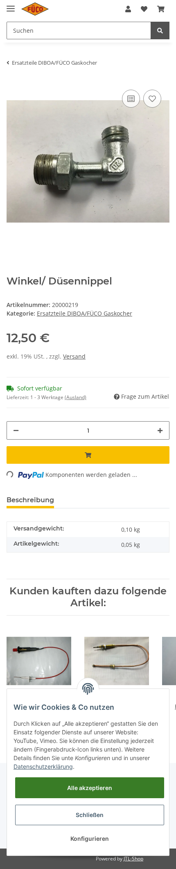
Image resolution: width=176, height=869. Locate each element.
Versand (74, 356)
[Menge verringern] (16, 430)
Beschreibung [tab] (30, 500)
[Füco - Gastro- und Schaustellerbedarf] (35, 9)
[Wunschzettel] (144, 9)
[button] (128, 9)
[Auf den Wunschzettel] (152, 99)
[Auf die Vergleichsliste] (131, 99)
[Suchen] (160, 30)
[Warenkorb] (160, 9)
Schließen (90, 814)
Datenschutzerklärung (43, 766)
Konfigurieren (89, 838)
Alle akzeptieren (89, 787)
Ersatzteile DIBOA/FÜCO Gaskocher (84, 313)
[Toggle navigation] (11, 5)
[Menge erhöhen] (160, 430)
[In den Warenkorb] (88, 455)
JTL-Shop (133, 858)
